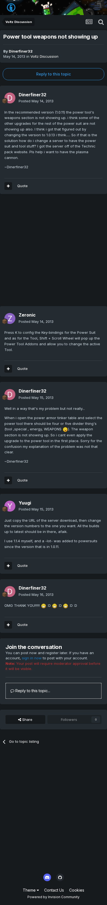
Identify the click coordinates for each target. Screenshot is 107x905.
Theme (30, 890)
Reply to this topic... (32, 690)
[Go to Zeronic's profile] (9, 318)
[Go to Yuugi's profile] (9, 506)
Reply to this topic (53, 74)
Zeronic (27, 315)
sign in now (32, 658)
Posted (36, 101)
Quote (22, 186)
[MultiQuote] (8, 186)
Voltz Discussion (44, 56)
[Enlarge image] (65, 429)
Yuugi (25, 503)
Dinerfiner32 (21, 51)
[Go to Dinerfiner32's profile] (9, 97)
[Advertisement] (53, 252)
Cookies (76, 890)
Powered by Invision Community (53, 897)
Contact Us (54, 890)
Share (26, 719)
